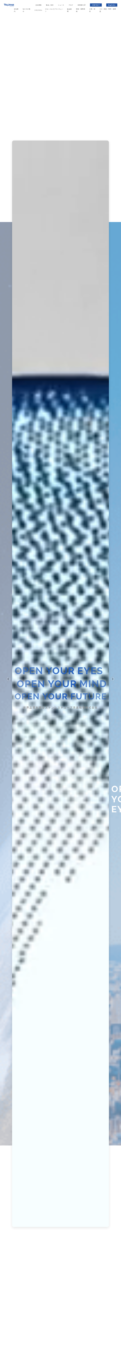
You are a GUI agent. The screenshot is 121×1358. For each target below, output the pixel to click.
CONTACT (96, 5)
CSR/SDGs (38, 10)
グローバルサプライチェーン (54, 10)
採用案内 (81, 5)
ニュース (61, 5)
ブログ (71, 5)
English (111, 5)
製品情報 (69, 10)
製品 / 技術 (50, 5)
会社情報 (38, 5)
